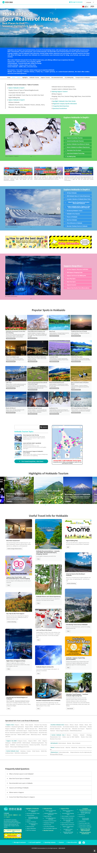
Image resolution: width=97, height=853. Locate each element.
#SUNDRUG (7, 726)
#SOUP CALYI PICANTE (10, 730)
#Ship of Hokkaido (76, 743)
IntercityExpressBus (64, 752)
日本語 (5, 815)
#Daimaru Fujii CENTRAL (35, 744)
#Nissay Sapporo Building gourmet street (19, 746)
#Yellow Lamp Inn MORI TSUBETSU (71, 737)
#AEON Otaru (20, 728)
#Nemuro (69, 735)
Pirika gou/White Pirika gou (57, 754)
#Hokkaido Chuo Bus (59, 747)
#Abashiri (82, 735)
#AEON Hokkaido (26, 742)
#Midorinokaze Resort (36, 734)
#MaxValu (69, 743)
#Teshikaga (89, 735)
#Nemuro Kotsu (82, 747)
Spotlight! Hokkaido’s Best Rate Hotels (64, 101)
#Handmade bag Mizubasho (18, 726)
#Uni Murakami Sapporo (21, 730)
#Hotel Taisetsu (36, 751)
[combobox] (26, 427)
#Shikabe (81, 724)
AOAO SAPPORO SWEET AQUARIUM (32, 443)
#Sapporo (17, 724)
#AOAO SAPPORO (43, 730)
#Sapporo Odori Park (33, 730)
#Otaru (22, 724)
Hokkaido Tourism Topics (23, 431)
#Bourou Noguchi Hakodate (62, 730)
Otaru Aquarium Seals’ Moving (31, 435)
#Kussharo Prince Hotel (55, 739)
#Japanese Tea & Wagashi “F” (22, 732)
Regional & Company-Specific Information (65, 103)
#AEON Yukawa (82, 726)
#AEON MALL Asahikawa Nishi (21, 753)
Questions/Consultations (60, 108)
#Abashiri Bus (74, 747)
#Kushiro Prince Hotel (86, 737)
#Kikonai (72, 724)
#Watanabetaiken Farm (55, 737)
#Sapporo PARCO (29, 726)
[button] (7, 137)
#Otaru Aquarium (29, 724)
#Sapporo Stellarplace (10, 728)
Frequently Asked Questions (61, 106)
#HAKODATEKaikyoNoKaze (76, 730)
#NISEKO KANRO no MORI (23, 734)
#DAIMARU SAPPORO (38, 726)
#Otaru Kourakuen (33, 732)
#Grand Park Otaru (43, 732)
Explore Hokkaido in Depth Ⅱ (16, 100)
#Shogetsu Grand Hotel (10, 734)
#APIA (45, 726)
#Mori (90, 724)
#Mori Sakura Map (66, 728)
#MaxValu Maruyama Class (31, 728)
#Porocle (7, 732)
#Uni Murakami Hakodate (56, 726)
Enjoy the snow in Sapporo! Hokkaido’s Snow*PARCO (33, 452)
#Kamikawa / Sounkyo (25, 751)
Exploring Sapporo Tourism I (60, 91)
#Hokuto (67, 724)
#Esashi (76, 724)
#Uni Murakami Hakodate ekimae (70, 726)
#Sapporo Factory (22, 741)
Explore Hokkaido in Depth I (16, 88)
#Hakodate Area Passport (78, 728)
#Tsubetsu (75, 735)
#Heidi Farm (12, 732)
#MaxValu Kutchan (43, 728)
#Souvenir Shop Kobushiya (40, 724)
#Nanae (86, 724)
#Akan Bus (68, 747)
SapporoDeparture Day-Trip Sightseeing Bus (81, 752)
